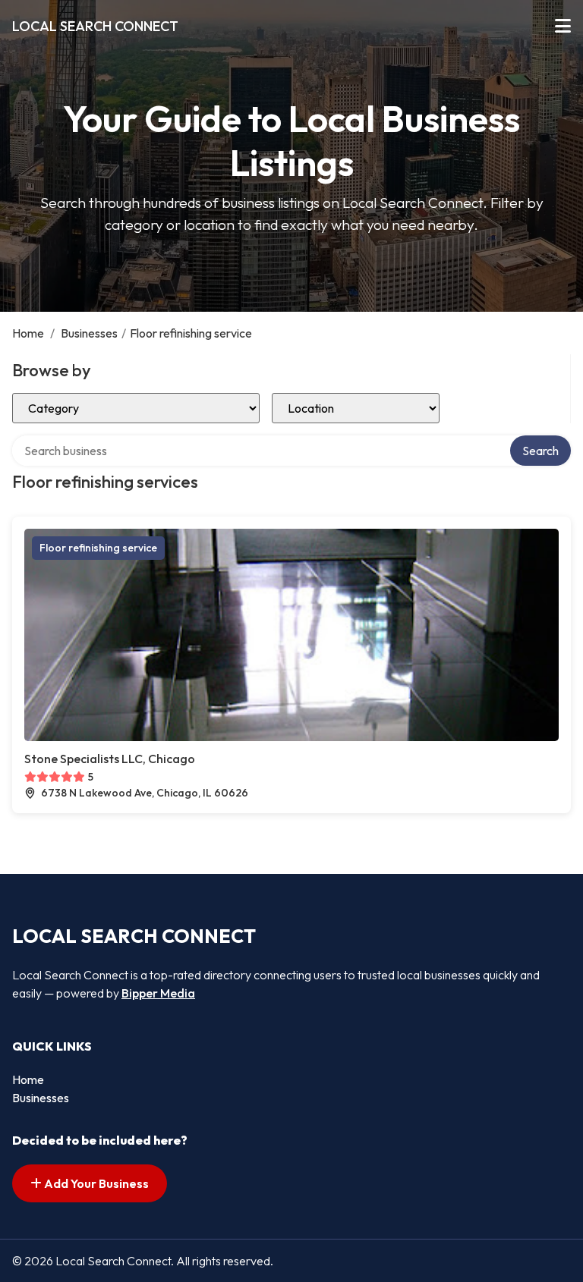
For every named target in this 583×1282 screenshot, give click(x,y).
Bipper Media (158, 993)
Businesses (89, 333)
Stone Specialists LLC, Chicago (109, 758)
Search (540, 450)
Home (28, 333)
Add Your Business (95, 1183)
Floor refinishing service (98, 548)
